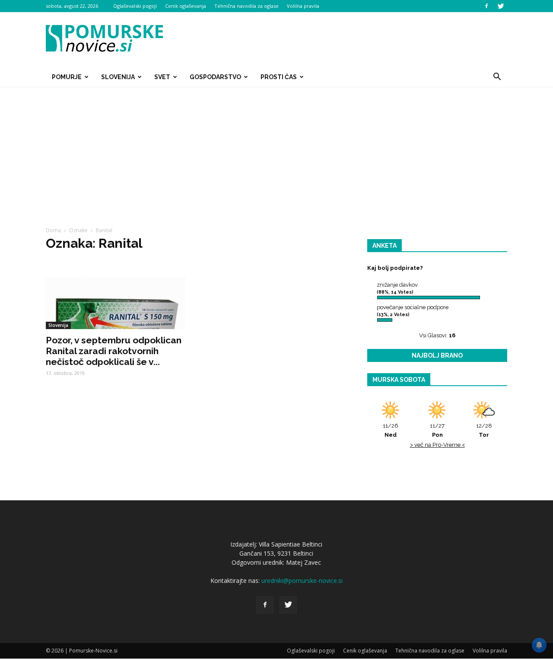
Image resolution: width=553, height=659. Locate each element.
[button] (496, 77)
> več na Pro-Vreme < (437, 444)
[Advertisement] (276, 152)
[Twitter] (500, 6)
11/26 (390, 430)
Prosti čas (279, 77)
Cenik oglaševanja (185, 6)
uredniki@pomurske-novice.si (302, 580)
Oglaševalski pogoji (135, 6)
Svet (162, 77)
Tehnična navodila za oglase (246, 6)
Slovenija (118, 77)
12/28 (484, 430)
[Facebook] (486, 6)
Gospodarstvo (215, 77)
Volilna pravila (303, 6)
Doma (53, 230)
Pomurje (67, 77)
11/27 (437, 430)
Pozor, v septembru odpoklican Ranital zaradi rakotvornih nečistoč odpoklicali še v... (113, 351)
